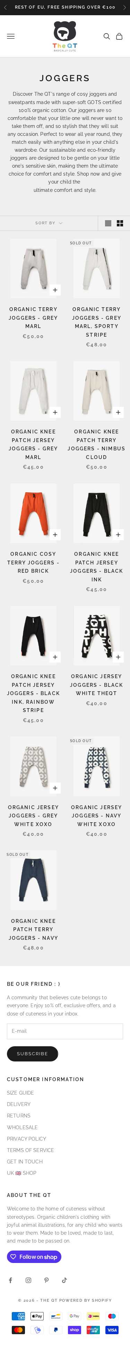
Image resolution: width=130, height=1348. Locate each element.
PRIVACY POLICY (26, 1139)
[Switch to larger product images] (108, 223)
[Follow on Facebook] (10, 1280)
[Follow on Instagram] (28, 1280)
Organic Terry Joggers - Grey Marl (33, 317)
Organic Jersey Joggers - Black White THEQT (96, 684)
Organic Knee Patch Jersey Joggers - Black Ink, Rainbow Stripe (33, 693)
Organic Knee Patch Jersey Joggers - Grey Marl (33, 444)
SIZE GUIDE (20, 1093)
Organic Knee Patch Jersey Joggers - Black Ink (96, 566)
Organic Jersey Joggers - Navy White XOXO (96, 815)
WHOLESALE (22, 1127)
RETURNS (19, 1115)
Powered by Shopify (85, 1300)
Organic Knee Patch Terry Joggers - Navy (33, 929)
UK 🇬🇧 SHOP (21, 1173)
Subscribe (32, 1053)
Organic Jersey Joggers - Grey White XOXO (33, 815)
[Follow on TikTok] (64, 1280)
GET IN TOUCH (25, 1161)
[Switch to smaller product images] (120, 223)
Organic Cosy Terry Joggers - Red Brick (33, 562)
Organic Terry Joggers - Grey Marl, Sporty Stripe (96, 321)
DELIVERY (19, 1104)
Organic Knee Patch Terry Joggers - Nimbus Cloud (96, 444)
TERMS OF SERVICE (30, 1150)
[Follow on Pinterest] (46, 1280)
